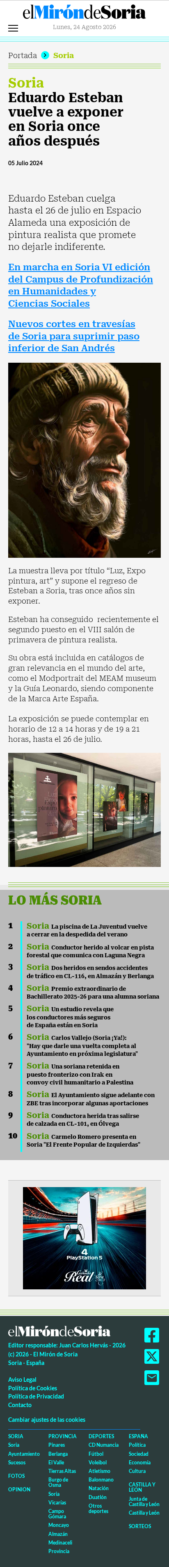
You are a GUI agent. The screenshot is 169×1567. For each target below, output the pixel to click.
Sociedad (138, 1454)
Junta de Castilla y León (144, 1501)
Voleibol (98, 1462)
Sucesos (16, 1462)
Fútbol (96, 1454)
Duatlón (98, 1497)
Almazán (58, 1534)
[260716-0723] (84, 1237)
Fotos (16, 1476)
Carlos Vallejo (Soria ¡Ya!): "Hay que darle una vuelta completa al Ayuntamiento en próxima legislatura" (82, 1046)
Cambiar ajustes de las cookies (46, 1419)
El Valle (56, 1462)
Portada (22, 55)
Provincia (62, 1436)
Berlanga (58, 1454)
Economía (140, 1462)
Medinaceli (60, 1543)
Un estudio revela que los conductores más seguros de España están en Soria (70, 1017)
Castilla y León (142, 1487)
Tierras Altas (62, 1471)
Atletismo (99, 1471)
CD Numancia (104, 1445)
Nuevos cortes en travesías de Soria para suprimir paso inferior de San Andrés (73, 336)
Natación (99, 1488)
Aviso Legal (22, 1379)
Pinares (56, 1445)
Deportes (101, 1436)
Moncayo (58, 1525)
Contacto (20, 1404)
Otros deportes (98, 1508)
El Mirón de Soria (84, 13)
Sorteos (140, 1526)
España (138, 1436)
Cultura (137, 1471)
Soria (63, 55)
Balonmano (101, 1480)
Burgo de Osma (58, 1482)
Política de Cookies (32, 1388)
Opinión (19, 1489)
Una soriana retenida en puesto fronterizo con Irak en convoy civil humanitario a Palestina (80, 1074)
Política (137, 1445)
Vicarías (57, 1503)
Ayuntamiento (24, 1454)
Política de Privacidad (36, 1396)
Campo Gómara (57, 1514)
